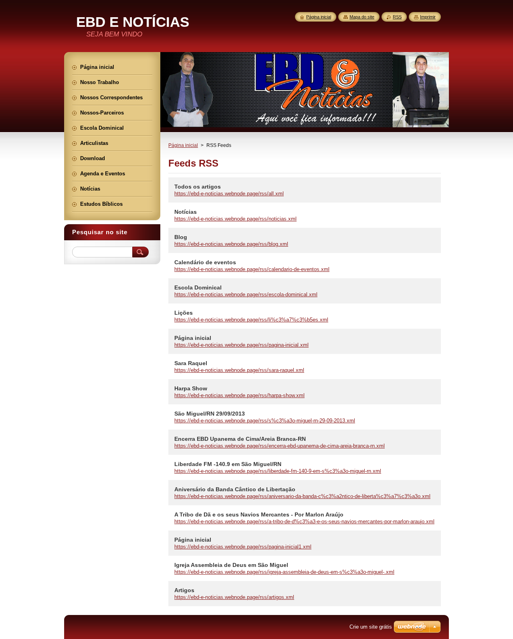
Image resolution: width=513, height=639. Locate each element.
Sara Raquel (190, 363)
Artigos (184, 590)
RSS (397, 16)
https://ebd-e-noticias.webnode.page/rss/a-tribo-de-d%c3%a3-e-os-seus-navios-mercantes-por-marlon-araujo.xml (304, 521)
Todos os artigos (197, 186)
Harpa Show (190, 388)
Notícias (185, 212)
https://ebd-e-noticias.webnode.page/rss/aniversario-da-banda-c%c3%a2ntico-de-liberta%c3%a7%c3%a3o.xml (302, 496)
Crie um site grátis (370, 627)
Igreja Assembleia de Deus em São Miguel (231, 565)
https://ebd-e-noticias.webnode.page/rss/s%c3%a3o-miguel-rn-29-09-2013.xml (264, 421)
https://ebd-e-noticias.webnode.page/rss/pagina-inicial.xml (241, 345)
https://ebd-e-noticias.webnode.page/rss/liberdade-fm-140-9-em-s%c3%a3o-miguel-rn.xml (277, 471)
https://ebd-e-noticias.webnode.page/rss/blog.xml (231, 244)
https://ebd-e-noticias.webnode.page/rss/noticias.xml (235, 219)
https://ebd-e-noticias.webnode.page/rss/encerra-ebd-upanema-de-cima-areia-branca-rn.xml (279, 446)
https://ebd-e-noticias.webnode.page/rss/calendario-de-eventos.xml (251, 269)
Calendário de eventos (205, 262)
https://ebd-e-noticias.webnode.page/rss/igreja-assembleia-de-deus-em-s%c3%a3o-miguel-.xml (284, 572)
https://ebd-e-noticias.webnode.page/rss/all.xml (229, 194)
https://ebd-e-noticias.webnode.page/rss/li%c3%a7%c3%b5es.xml (251, 320)
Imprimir (428, 16)
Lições (183, 312)
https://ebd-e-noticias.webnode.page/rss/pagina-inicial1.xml (242, 547)
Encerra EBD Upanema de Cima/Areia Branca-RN (240, 439)
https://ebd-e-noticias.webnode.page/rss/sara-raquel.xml (239, 370)
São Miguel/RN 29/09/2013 (209, 413)
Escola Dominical (198, 287)
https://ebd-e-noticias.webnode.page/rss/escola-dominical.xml (245, 294)
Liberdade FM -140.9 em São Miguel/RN (227, 464)
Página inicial (183, 145)
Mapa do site (361, 16)
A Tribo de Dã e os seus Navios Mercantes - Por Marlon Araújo (258, 514)
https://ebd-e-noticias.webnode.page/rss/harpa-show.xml (239, 395)
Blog (180, 237)
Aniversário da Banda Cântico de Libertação (234, 489)
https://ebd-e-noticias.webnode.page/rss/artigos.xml (234, 597)
